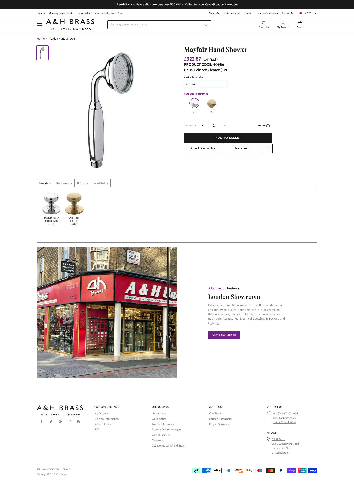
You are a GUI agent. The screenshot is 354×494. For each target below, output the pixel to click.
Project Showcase (219, 424)
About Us (214, 13)
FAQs (97, 429)
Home (41, 38)
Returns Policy (102, 424)
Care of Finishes (161, 435)
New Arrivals (159, 413)
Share (261, 125)
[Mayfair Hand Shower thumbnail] (42, 53)
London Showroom (268, 13)
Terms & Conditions (48, 469)
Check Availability (203, 148)
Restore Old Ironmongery (167, 429)
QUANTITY (190, 125)
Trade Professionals (163, 424)
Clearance (158, 440)
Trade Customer (231, 13)
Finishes (248, 13)
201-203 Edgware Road (285, 443)
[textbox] (308, 13)
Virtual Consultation (284, 422)
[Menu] (39, 18)
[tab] (45, 183)
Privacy (67, 469)
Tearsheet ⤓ (243, 148)
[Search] (206, 24)
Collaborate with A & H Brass (168, 445)
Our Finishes (159, 418)
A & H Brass (278, 439)
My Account (101, 413)
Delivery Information (106, 418)
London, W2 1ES (281, 448)
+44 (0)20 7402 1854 (285, 413)
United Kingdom (281, 452)
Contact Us (288, 13)
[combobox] (308, 13)
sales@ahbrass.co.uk (284, 418)
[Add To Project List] (268, 148)
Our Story (215, 413)
